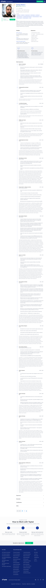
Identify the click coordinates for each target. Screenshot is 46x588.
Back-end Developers (19, 16)
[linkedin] (26, 511)
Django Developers (16, 565)
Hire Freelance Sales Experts (6, 566)
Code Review (37, 15)
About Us (35, 560)
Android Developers (16, 562)
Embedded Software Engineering (28, 16)
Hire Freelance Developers (6, 552)
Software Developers (16, 555)
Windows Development (36, 16)
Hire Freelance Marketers (6, 555)
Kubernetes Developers (27, 554)
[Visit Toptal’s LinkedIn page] (35, 580)
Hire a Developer (40, 1)
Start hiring (29, 543)
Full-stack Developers (16, 552)
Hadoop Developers (16, 571)
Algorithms (23, 15)
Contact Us (36, 554)
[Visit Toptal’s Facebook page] (41, 580)
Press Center (36, 555)
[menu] (44, 1)
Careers (35, 559)
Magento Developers (26, 555)
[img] (21, 6)
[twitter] (22, 511)
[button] (30, 62)
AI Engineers (15, 560)
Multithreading (32, 15)
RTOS (40, 16)
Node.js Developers (26, 557)
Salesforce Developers (26, 567)
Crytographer (18, 15)
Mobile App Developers (16, 559)
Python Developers (26, 562)
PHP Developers (25, 559)
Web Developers (15, 557)
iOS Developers (15, 572)
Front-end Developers (16, 554)
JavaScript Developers (26, 552)
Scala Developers (26, 569)
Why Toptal (36, 552)
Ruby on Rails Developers (27, 565)
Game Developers (16, 569)
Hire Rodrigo (12, 19)
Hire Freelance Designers (6, 554)
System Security (28, 15)
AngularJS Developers (16, 564)
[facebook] (24, 511)
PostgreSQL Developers (27, 560)
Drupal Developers (16, 567)
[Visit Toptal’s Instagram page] (43, 580)
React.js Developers (26, 564)
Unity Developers (26, 571)
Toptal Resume (36, 557)
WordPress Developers (26, 572)
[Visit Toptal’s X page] (38, 580)
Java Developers (15, 574)
